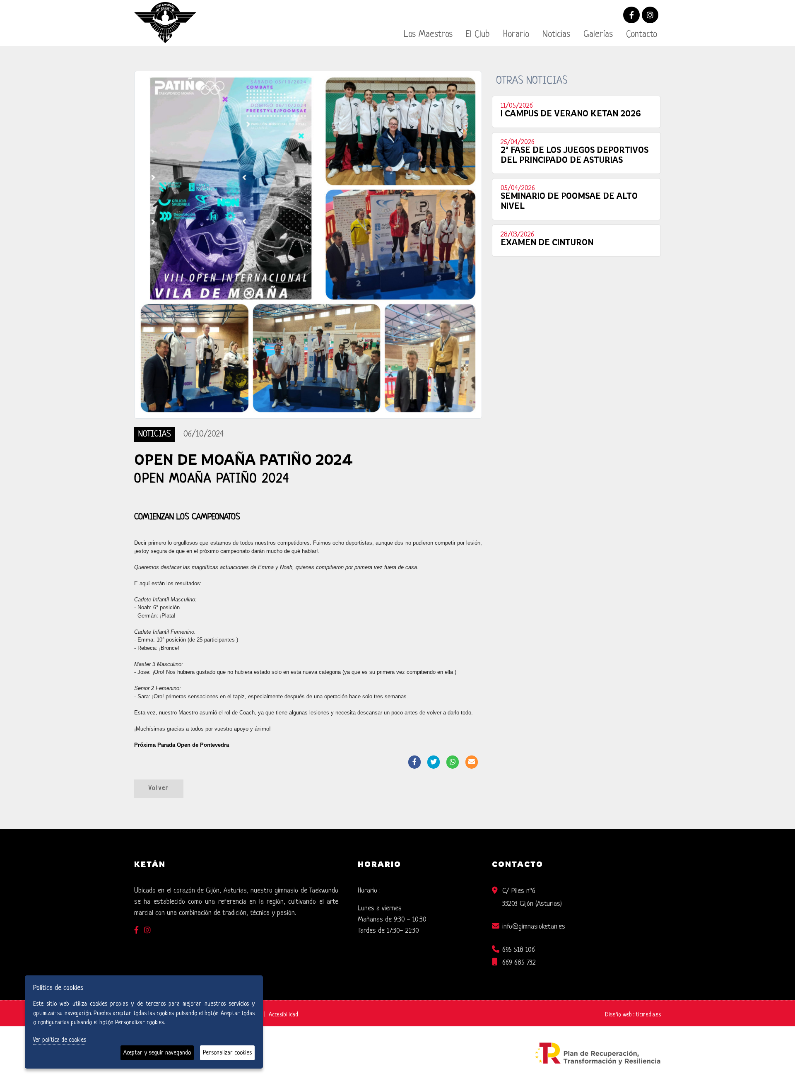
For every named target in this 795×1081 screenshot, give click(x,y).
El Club (478, 34)
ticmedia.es (648, 1015)
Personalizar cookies (227, 1053)
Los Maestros (428, 34)
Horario (516, 34)
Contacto (641, 34)
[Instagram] (650, 16)
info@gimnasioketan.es (533, 927)
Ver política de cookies (59, 1040)
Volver (159, 788)
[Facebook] (631, 16)
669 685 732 (519, 963)
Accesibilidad (283, 1015)
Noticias (556, 34)
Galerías (598, 34)
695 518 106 (518, 950)
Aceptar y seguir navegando (157, 1053)
